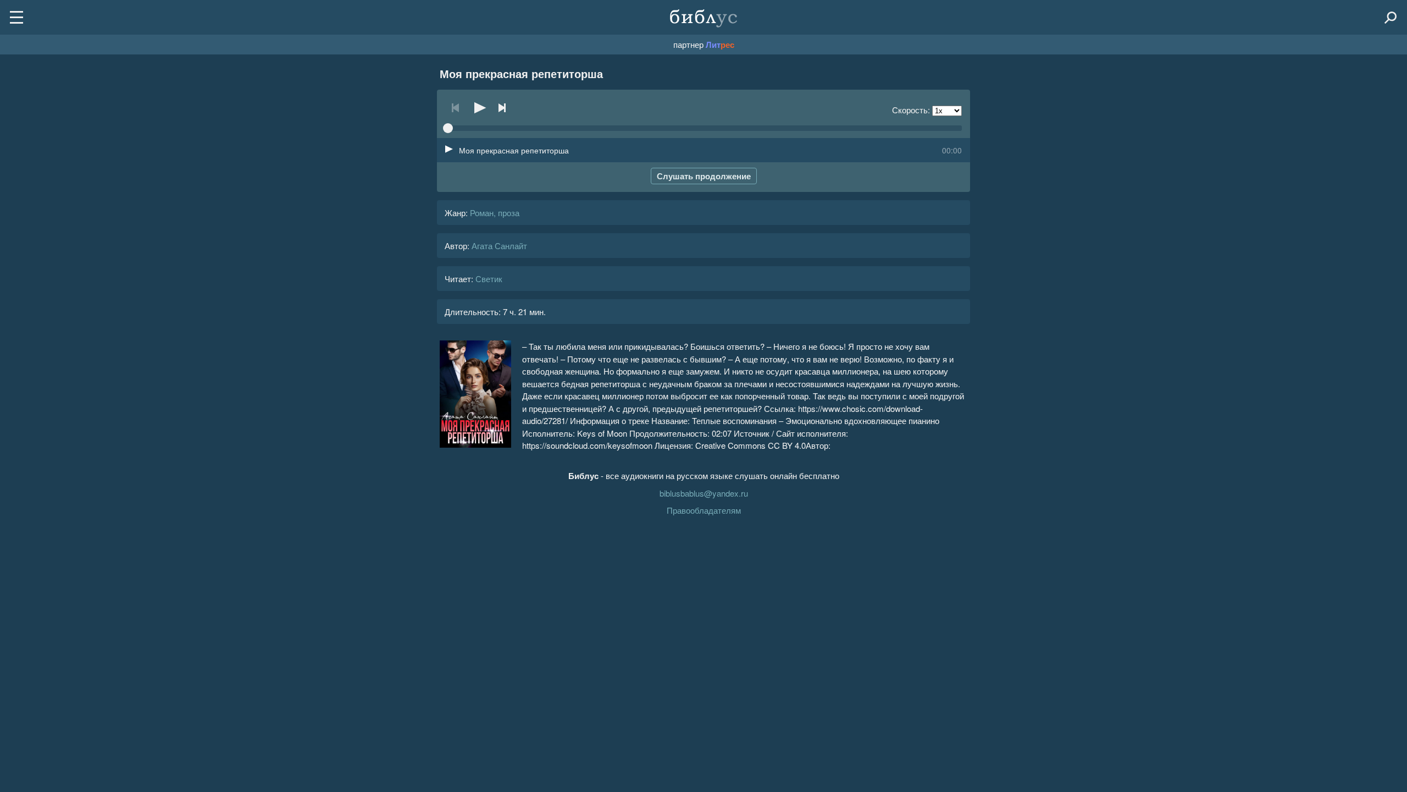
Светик (488, 278)
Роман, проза (494, 212)
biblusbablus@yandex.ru (704, 493)
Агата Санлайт (499, 245)
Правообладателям (704, 510)
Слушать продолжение (704, 176)
